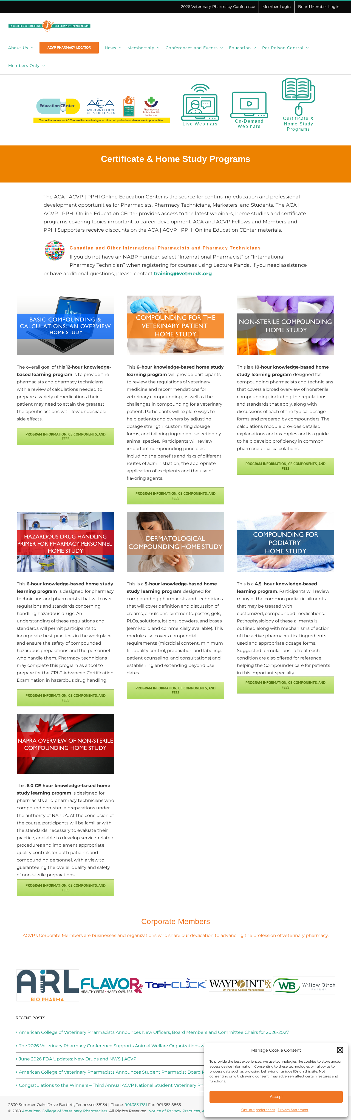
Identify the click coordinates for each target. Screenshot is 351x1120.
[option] (47, 985)
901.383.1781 (136, 1104)
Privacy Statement (293, 1110)
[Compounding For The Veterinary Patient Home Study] (175, 297)
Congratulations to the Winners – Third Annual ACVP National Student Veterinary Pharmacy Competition (134, 1085)
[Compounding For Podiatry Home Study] (285, 514)
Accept (276, 1096)
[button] (340, 1050)
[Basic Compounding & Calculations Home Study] (65, 297)
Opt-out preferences (258, 1110)
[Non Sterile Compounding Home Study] (285, 297)
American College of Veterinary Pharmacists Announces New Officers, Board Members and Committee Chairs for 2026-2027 (154, 1032)
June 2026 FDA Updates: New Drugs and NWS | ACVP (77, 1059)
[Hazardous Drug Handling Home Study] (65, 514)
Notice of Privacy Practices (174, 1110)
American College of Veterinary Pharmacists (64, 1110)
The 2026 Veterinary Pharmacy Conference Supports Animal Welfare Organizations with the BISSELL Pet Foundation (146, 1045)
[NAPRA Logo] (65, 716)
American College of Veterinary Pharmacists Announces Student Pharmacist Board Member (120, 1072)
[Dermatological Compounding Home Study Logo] (175, 514)
